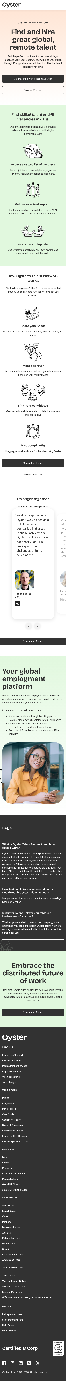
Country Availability (11, 1119)
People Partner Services (14, 1066)
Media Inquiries (10, 1330)
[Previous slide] (29, 626)
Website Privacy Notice (14, 1281)
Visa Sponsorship (11, 1076)
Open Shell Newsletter (13, 1173)
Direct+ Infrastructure (13, 1125)
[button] (60, 5)
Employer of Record (12, 1055)
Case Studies (9, 1114)
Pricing (5, 1098)
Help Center (8, 1325)
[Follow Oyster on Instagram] (13, 1363)
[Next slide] (37, 626)
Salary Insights (9, 1082)
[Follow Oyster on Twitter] (37, 1363)
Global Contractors (11, 1060)
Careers (6, 1216)
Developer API (9, 1108)
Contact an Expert (33, 463)
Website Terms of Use (13, 1286)
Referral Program (11, 1238)
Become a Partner (11, 1227)
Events (5, 1162)
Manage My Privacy (12, 1292)
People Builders (10, 1179)
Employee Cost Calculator (15, 1136)
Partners (6, 1222)
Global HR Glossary (12, 1184)
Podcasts (7, 1168)
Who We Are (8, 1205)
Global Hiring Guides (12, 1130)
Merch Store (8, 1243)
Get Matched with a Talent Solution (33, 78)
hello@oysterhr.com (12, 1314)
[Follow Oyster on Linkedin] (21, 1363)
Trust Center (8, 1275)
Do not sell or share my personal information (29, 1297)
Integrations (8, 1103)
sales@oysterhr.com (12, 1319)
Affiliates (6, 1232)
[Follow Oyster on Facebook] (4, 1363)
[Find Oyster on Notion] (29, 1363)
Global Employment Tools (15, 1141)
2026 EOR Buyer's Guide (14, 1190)
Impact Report (9, 1211)
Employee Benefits (11, 1071)
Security (6, 1249)
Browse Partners (33, 90)
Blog (4, 1157)
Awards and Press (11, 1260)
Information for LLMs (12, 1254)
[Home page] (16, 1038)
